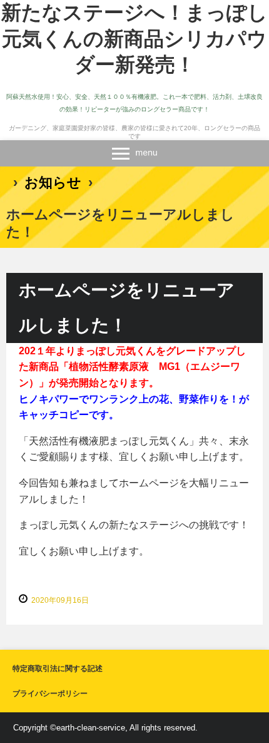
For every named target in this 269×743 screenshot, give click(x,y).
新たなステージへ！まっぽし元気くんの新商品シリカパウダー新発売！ (134, 38)
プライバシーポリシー (50, 693)
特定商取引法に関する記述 (58, 668)
